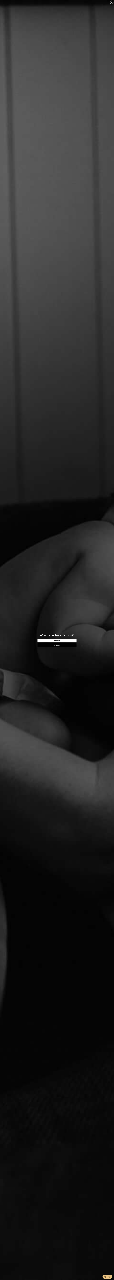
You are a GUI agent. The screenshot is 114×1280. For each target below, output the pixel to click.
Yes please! (57, 640)
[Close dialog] (111, 2)
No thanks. (57, 645)
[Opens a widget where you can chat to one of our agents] (107, 1277)
